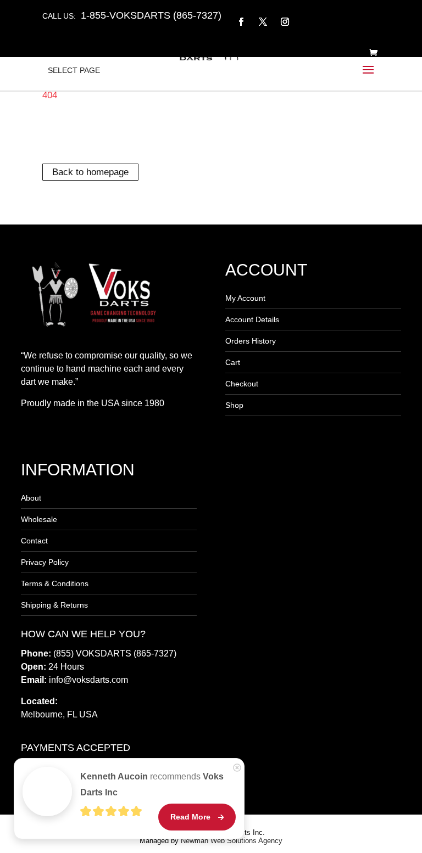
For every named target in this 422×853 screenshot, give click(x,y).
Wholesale (39, 519)
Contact (34, 540)
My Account (245, 298)
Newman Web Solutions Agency (231, 841)
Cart (232, 362)
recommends (152, 784)
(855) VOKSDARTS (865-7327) (114, 653)
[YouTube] (306, 15)
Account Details (252, 319)
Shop (234, 405)
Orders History (250, 340)
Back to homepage (90, 172)
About (31, 497)
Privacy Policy (45, 562)
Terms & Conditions (54, 583)
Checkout (241, 383)
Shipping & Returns (54, 605)
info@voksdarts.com (88, 679)
